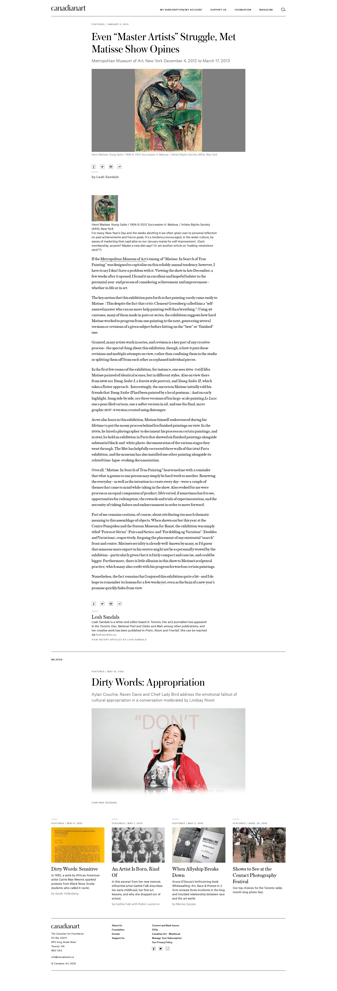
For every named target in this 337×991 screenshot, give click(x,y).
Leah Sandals (107, 177)
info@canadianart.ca (62, 956)
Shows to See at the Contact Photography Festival (254, 875)
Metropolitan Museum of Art (123, 258)
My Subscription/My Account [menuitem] (181, 9)
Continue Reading (104, 802)
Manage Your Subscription (167, 937)
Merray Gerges (186, 904)
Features (98, 24)
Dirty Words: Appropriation (148, 681)
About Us (117, 925)
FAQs (155, 929)
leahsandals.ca (106, 634)
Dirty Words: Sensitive (74, 868)
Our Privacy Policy (162, 942)
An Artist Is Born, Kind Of (135, 871)
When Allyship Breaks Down (195, 871)
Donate (116, 933)
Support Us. (118, 937)
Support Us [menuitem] (218, 9)
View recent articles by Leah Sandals (119, 639)
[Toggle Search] (283, 10)
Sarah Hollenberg (67, 893)
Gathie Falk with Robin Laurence (138, 904)
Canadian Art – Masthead (166, 933)
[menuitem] (243, 9)
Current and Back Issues (165, 925)
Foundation (118, 929)
